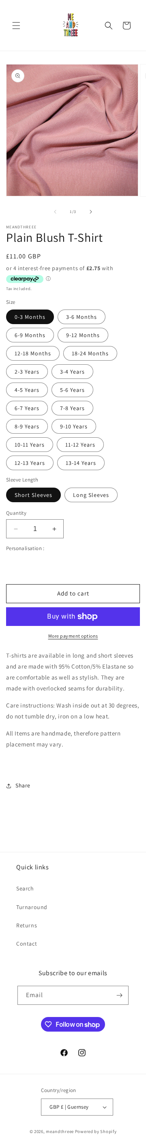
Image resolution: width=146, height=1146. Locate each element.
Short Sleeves (33, 495)
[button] (16, 25)
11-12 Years (80, 444)
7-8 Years (72, 408)
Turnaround (31, 907)
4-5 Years (27, 389)
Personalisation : (25, 548)
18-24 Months (90, 353)
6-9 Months (30, 335)
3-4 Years (72, 371)
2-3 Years (27, 371)
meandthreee (60, 1131)
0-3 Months (30, 316)
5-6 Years (72, 389)
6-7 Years (27, 408)
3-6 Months (81, 316)
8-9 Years (27, 426)
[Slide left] (55, 212)
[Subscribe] (119, 995)
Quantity (16, 513)
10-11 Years (30, 444)
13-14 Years (81, 463)
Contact (26, 943)
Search (25, 888)
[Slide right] (91, 212)
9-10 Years (74, 426)
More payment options (73, 636)
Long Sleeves (91, 495)
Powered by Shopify (96, 1131)
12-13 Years (30, 463)
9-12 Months (83, 335)
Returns (26, 925)
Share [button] (22, 785)
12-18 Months (33, 353)
